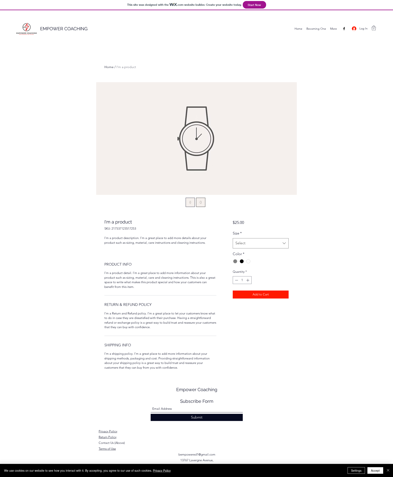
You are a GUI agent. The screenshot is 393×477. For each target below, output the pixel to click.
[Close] (388, 470)
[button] (374, 28)
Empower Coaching (196, 389)
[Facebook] (344, 29)
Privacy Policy (108, 431)
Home (109, 67)
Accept (375, 470)
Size (237, 233)
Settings (356, 470)
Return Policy (107, 437)
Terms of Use (107, 449)
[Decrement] (236, 280)
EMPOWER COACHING (64, 28)
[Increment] (248, 280)
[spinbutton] (242, 280)
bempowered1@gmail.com (196, 454)
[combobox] (261, 243)
